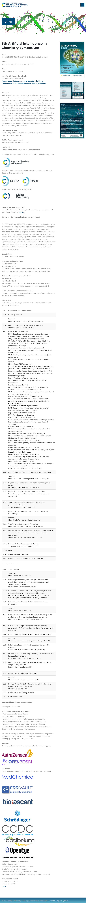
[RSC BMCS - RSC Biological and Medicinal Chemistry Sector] (15, 4)
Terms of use (54, 901)
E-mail (4, 886)
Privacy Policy (63, 901)
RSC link (21, 212)
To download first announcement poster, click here (22, 81)
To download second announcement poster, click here (24, 84)
